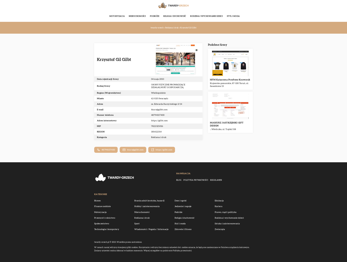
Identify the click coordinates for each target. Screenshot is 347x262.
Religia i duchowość (174, 16)
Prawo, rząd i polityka (226, 212)
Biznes (97, 201)
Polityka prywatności (195, 180)
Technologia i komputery (106, 229)
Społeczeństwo (101, 224)
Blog (178, 180)
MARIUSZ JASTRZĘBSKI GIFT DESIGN (226, 124)
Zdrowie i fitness (183, 229)
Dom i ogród (181, 201)
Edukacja (219, 201)
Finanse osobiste (102, 206)
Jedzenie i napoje (183, 206)
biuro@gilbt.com (159, 110)
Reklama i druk (158, 137)
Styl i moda (233, 16)
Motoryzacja (117, 16)
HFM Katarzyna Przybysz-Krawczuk (230, 80)
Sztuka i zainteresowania (227, 224)
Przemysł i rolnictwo (104, 218)
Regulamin (216, 180)
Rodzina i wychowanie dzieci (206, 16)
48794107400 (158, 115)
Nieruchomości (137, 16)
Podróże (154, 16)
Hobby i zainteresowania (147, 206)
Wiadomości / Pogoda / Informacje (151, 229)
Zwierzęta (220, 229)
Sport (137, 224)
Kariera (218, 206)
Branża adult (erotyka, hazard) (149, 201)
